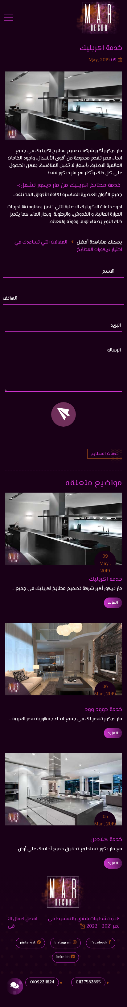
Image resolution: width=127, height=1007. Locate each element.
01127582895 (88, 982)
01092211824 (42, 982)
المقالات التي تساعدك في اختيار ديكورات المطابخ (68, 246)
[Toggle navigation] (8, 18)
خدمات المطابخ (105, 453)
